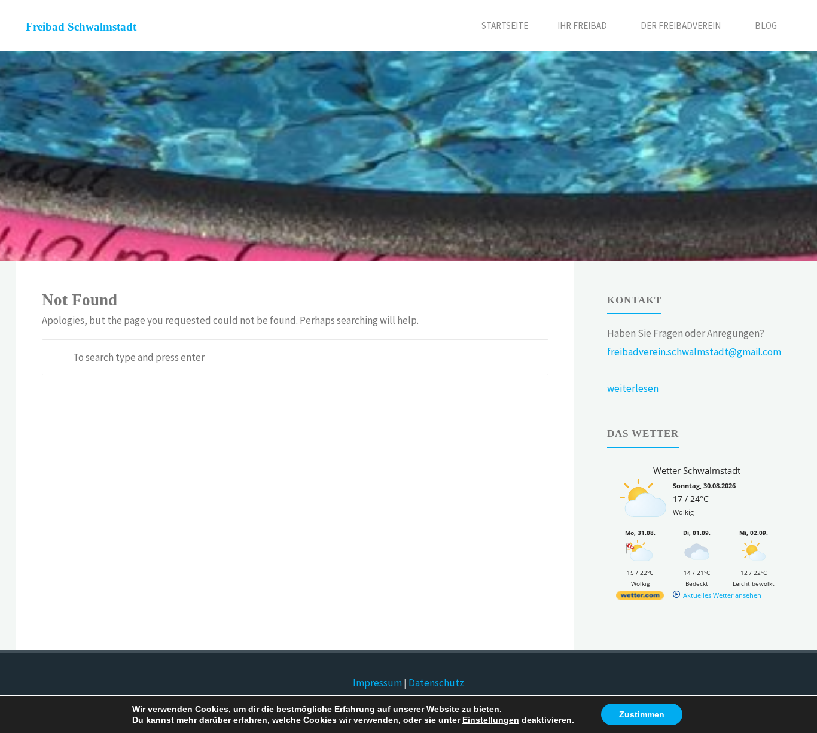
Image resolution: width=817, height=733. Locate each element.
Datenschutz (436, 682)
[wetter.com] (640, 597)
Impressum (377, 682)
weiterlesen (633, 388)
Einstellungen (490, 720)
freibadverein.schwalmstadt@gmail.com (694, 351)
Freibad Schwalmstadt (81, 26)
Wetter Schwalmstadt (696, 470)
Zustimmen (641, 714)
